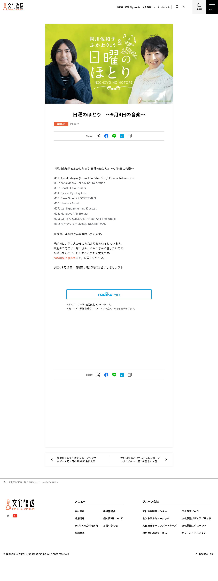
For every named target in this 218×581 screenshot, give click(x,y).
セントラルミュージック (156, 518)
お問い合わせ (110, 525)
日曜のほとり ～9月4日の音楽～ (43, 482)
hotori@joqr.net (64, 258)
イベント (165, 7)
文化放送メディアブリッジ (196, 518)
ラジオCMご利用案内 (86, 525)
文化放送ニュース (151, 7)
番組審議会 (109, 511)
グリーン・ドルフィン (194, 532)
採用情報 (80, 518)
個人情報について (113, 518)
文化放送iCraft (190, 511)
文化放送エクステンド (194, 525)
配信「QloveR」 (133, 7)
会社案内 (80, 511)
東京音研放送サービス (155, 532)
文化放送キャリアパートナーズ (160, 525)
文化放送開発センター (155, 511)
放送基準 (80, 532)
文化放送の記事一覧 (17, 482)
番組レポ (61, 123)
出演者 (120, 7)
